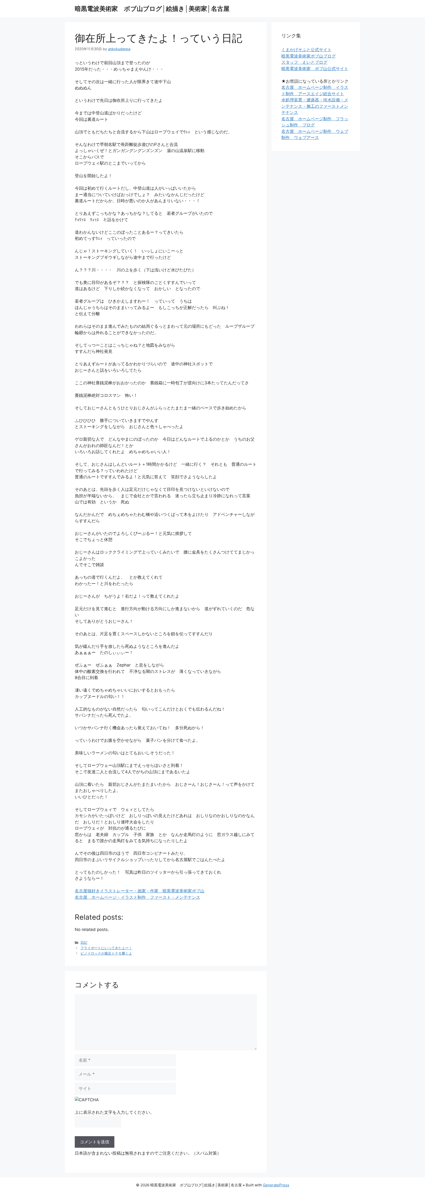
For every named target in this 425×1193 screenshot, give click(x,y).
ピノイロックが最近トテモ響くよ (106, 953)
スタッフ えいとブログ (304, 62)
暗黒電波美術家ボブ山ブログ (308, 56)
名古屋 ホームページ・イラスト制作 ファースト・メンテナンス (137, 897)
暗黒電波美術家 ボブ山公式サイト (314, 68)
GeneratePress (276, 1185)
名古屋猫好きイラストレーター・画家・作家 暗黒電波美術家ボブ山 (139, 890)
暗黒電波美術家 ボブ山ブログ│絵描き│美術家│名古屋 (152, 8)
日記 (83, 942)
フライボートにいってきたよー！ (106, 948)
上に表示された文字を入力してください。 (114, 1112)
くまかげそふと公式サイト (306, 49)
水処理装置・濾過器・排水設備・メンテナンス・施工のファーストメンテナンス (314, 106)
